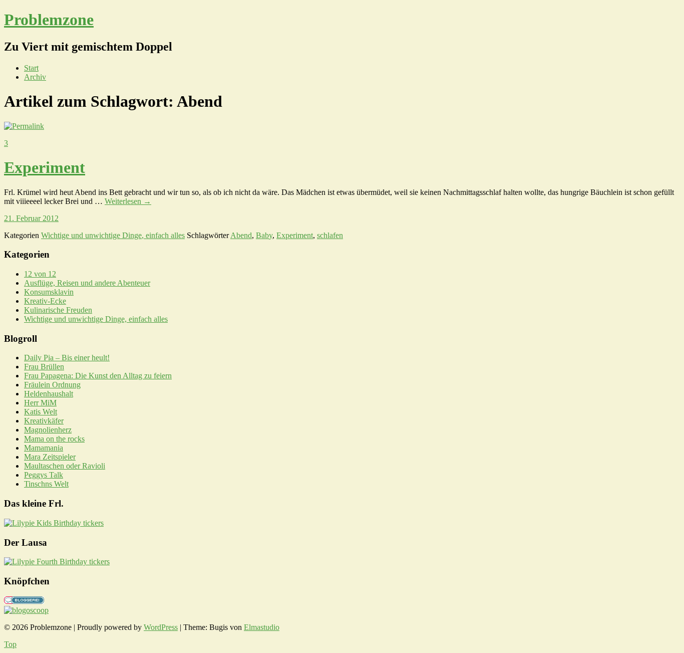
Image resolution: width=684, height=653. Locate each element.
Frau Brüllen (44, 366)
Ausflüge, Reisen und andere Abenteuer (87, 283)
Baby (264, 235)
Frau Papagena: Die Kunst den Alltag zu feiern (98, 375)
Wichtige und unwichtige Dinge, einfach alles (113, 235)
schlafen (330, 235)
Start (31, 68)
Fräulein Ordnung (52, 384)
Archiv (35, 77)
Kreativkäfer (44, 420)
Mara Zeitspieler (50, 457)
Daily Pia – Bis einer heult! (67, 357)
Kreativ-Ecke (45, 301)
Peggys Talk (43, 475)
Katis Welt (40, 411)
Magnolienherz (48, 429)
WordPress (161, 627)
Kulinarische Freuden (58, 310)
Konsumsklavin (49, 292)
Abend (241, 235)
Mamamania (43, 448)
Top (10, 644)
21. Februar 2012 (31, 218)
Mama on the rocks (54, 438)
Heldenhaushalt (48, 393)
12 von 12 (40, 274)
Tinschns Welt (46, 484)
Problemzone (49, 20)
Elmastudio (261, 627)
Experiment (44, 167)
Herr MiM (40, 402)
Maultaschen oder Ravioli (64, 466)
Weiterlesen (128, 201)
